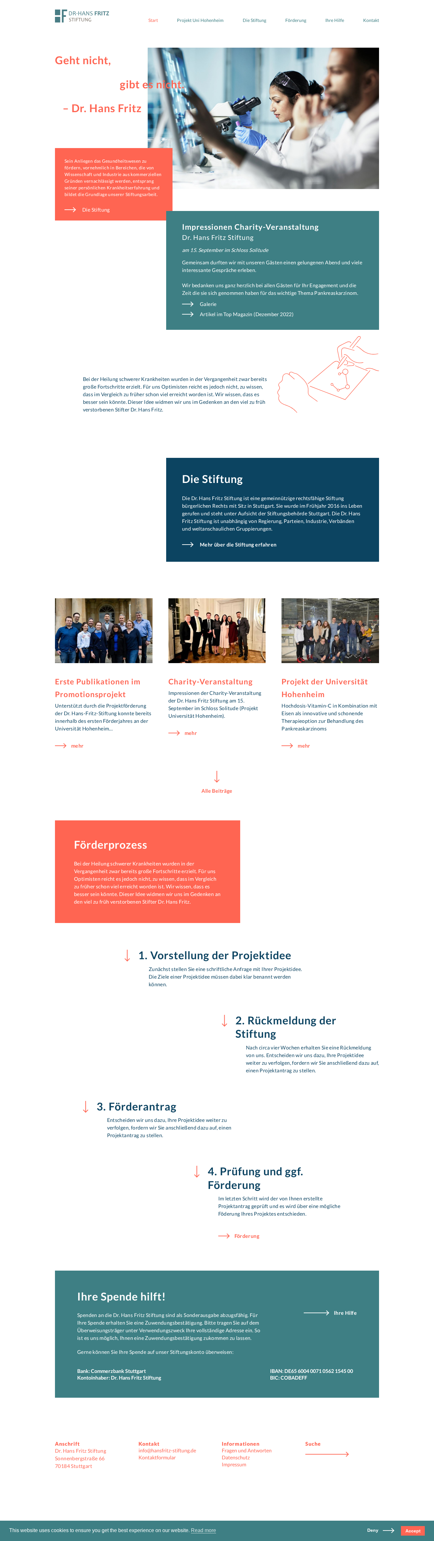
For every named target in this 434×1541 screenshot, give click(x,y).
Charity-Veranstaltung (210, 681)
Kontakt (371, 20)
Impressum (234, 1464)
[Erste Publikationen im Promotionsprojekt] (104, 630)
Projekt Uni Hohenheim (200, 20)
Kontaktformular (157, 1457)
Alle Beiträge (216, 790)
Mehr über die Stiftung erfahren (238, 544)
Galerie (208, 304)
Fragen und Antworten (247, 1450)
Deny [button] (373, 1530)
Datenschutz (236, 1457)
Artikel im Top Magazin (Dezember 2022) (247, 314)
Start (153, 20)
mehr (77, 746)
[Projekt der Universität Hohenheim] (330, 630)
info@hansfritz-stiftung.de (167, 1450)
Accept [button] (413, 1530)
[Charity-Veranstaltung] (217, 630)
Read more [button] (203, 1530)
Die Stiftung (254, 20)
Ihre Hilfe (334, 20)
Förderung (295, 20)
